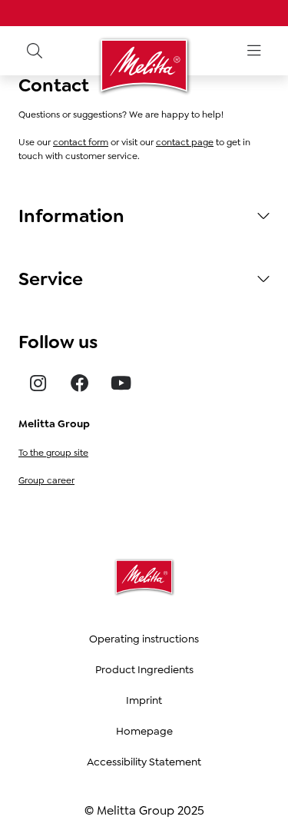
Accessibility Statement (144, 762)
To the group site (53, 453)
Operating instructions (144, 639)
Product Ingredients (144, 669)
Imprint (144, 700)
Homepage (144, 731)
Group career (46, 480)
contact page (185, 142)
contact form (80, 142)
